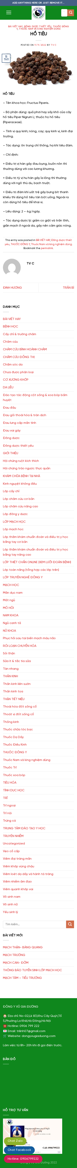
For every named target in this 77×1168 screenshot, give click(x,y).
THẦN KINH (10, 676)
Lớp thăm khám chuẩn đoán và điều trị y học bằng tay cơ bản (35, 539)
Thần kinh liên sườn (17, 684)
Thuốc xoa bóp (14, 775)
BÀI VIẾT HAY (15, 26)
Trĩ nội (7, 813)
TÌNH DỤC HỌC (13, 790)
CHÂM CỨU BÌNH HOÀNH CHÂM (25, 349)
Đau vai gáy (12, 430)
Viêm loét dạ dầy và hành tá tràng (28, 874)
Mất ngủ (9, 600)
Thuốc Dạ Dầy (13, 737)
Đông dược (11, 438)
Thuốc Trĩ (10, 767)
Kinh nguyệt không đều (20, 483)
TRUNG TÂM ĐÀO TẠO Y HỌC (24, 828)
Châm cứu (10, 341)
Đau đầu (9, 407)
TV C (53, 45)
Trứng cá (9, 820)
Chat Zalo (15, 1141)
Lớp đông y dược (15, 514)
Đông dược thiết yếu (38, 26)
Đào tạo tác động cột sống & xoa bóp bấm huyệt (35, 397)
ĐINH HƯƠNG (12, 287)
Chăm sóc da (13, 364)
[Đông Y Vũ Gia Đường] (38, 13)
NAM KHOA (10, 615)
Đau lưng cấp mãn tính (19, 423)
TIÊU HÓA (9, 782)
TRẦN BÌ (68, 287)
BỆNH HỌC (10, 326)
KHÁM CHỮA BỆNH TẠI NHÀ (21, 476)
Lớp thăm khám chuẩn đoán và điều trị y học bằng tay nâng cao (35, 552)
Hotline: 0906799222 (23, 1159)
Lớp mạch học (13, 529)
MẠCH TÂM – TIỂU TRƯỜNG (22, 978)
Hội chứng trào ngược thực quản (26, 468)
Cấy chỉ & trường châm (19, 334)
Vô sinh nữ (10, 904)
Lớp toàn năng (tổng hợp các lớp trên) (31, 570)
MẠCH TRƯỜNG (14, 955)
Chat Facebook (19, 1150)
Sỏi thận (9, 653)
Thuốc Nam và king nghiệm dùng (40, 29)
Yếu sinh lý (10, 912)
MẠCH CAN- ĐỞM (15, 962)
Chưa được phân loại (18, 372)
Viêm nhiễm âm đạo (17, 881)
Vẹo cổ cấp (11, 851)
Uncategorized (14, 843)
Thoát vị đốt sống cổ (18, 714)
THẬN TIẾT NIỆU (13, 699)
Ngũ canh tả (12, 623)
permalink (47, 248)
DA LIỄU (8, 387)
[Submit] (70, 12)
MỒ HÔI (8, 608)
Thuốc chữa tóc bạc (18, 729)
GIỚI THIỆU (10, 453)
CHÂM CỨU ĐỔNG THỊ (19, 357)
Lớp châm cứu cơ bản (18, 499)
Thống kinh (11, 722)
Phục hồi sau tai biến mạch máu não (29, 638)
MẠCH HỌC (11, 585)
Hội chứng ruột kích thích (21, 461)
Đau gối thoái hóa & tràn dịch (24, 415)
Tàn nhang (11, 668)
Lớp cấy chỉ (11, 491)
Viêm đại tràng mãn (17, 858)
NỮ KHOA (9, 630)
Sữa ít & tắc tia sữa (17, 661)
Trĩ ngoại (9, 805)
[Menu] (8, 12)
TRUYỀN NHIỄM (13, 836)
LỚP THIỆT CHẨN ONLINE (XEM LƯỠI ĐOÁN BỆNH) (37, 562)
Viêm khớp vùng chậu (18, 866)
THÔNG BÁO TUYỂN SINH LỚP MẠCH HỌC (32, 970)
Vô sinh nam (11, 896)
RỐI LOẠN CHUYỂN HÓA (19, 646)
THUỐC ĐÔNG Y (20, 244)
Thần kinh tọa (13, 691)
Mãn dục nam (13, 592)
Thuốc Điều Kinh (15, 744)
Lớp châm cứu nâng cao (20, 506)
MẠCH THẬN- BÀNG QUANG (23, 947)
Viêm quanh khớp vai (18, 889)
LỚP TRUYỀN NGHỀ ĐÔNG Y (23, 577)
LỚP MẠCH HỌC (14, 522)
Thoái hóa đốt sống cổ (20, 706)
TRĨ (5, 798)
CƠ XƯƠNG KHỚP (15, 379)
